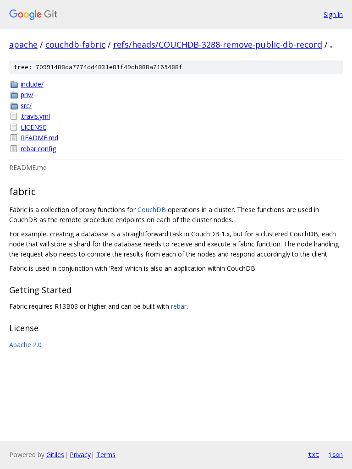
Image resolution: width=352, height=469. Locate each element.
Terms (106, 454)
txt (313, 454)
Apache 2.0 (25, 344)
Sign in (333, 14)
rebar (179, 306)
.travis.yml (35, 116)
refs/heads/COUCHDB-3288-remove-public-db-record (217, 44)
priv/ (27, 94)
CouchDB (152, 209)
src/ (26, 105)
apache (23, 44)
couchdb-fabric (75, 44)
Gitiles (55, 454)
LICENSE (33, 127)
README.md (39, 137)
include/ (32, 84)
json (335, 454)
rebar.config (38, 148)
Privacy (80, 454)
